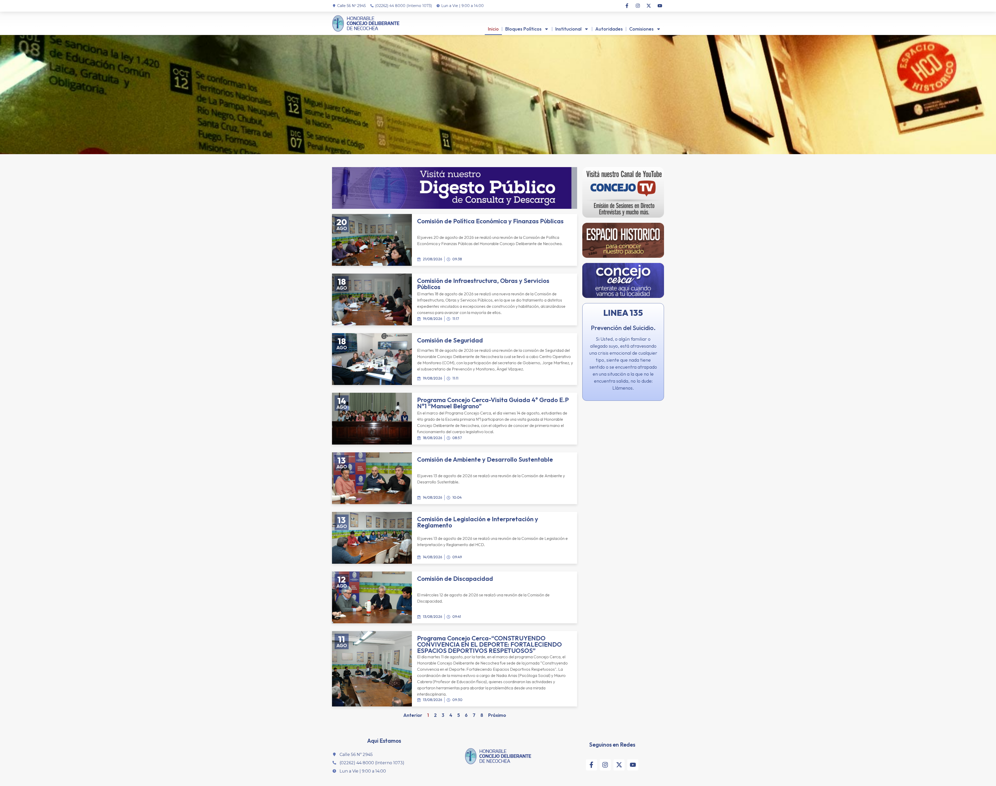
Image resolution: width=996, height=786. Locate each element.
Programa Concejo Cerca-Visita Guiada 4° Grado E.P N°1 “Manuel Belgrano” (493, 403)
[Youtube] (660, 6)
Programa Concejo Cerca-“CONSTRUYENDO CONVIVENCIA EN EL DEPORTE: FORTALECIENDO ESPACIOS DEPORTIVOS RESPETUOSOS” (489, 644)
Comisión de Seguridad (450, 340)
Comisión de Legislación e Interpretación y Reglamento (477, 522)
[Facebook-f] (626, 6)
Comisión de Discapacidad (455, 578)
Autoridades (609, 29)
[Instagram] (638, 6)
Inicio (493, 29)
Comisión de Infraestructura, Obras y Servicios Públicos (483, 284)
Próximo (497, 715)
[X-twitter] (649, 6)
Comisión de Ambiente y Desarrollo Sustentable (485, 459)
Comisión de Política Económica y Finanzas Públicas (490, 221)
